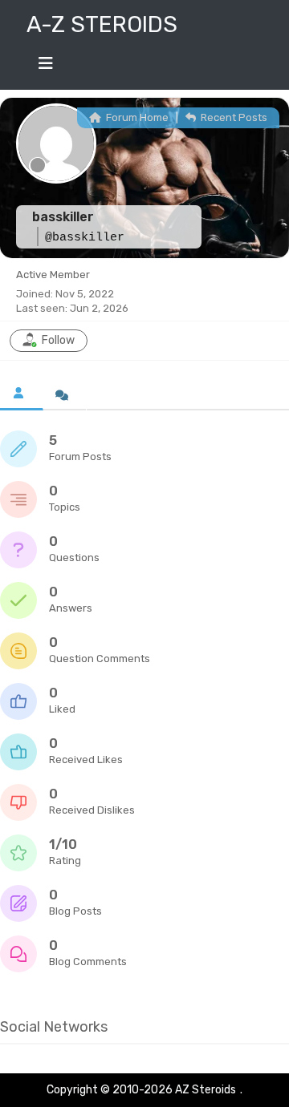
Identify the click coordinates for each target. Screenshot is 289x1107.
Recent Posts (232, 117)
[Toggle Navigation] (45, 67)
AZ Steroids (205, 1090)
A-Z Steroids (101, 24)
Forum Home (136, 117)
